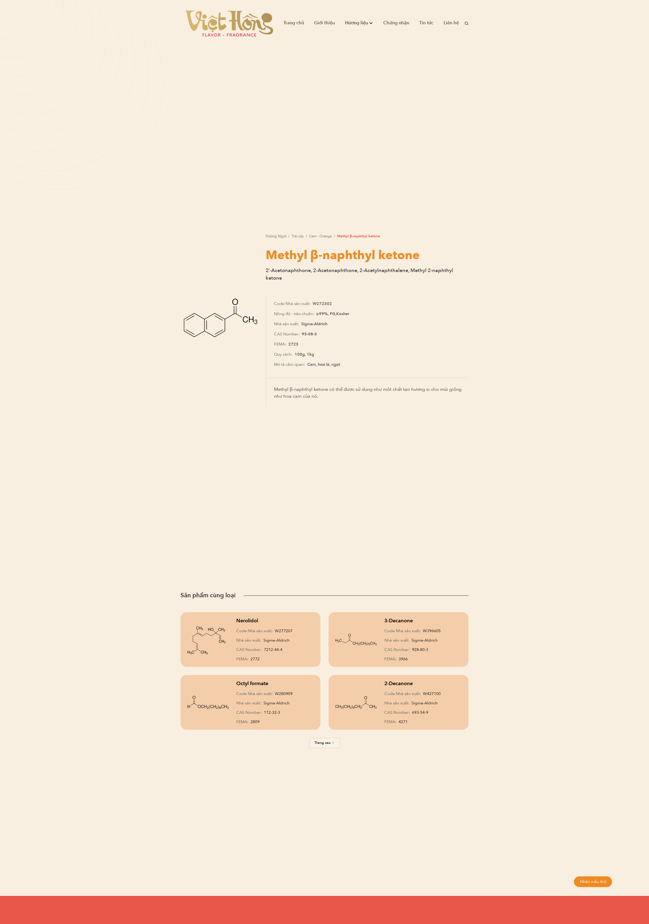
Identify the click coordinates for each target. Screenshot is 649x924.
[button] (359, 23)
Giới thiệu (324, 23)
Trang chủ (293, 23)
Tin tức (426, 23)
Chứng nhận (396, 23)
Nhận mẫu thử (593, 881)
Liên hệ (451, 23)
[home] (229, 23)
